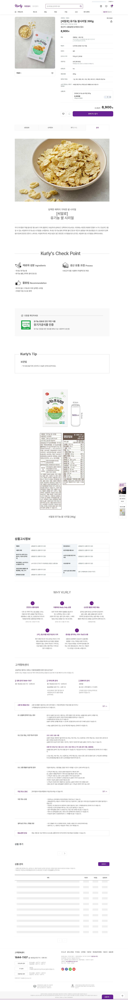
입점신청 (111, 952)
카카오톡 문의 (21, 963)
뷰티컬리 (35, 6)
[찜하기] (52, 73)
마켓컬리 (27, 6)
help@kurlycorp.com (26, 978)
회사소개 (63, 952)
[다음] (65, 853)
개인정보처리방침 (97, 952)
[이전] (59, 853)
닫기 (104, 706)
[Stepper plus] (110, 97)
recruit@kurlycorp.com (72, 961)
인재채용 (83, 952)
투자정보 (77, 952)
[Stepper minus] (106, 97)
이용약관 (89, 952)
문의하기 (104, 864)
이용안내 (105, 952)
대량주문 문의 (21, 974)
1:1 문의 (51, 870)
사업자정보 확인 (94, 956)
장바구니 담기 (93, 114)
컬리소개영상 (70, 952)
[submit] (80, 6)
